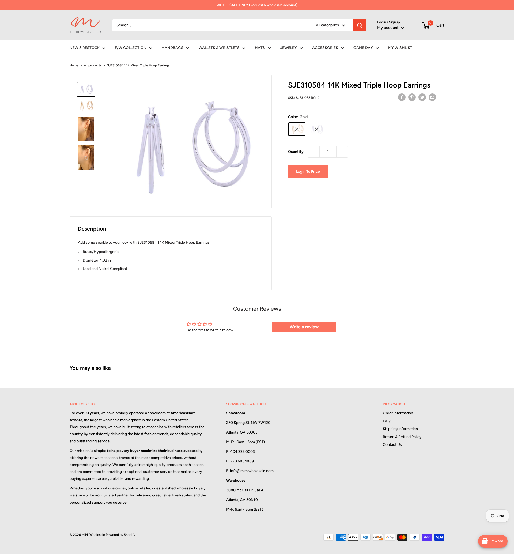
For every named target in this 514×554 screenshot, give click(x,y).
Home (74, 65)
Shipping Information (400, 429)
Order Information (398, 413)
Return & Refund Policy (402, 437)
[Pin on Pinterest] (412, 97)
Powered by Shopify (120, 535)
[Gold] (296, 129)
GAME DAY (363, 48)
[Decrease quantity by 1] (313, 151)
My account (388, 27)
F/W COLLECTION (130, 48)
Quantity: (296, 151)
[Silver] (316, 129)
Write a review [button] (304, 326)
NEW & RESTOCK (85, 48)
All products (93, 65)
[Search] (359, 25)
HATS (260, 48)
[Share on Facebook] (402, 97)
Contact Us (392, 444)
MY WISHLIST (400, 48)
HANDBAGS (172, 48)
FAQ (387, 421)
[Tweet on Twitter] (422, 97)
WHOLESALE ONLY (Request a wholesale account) (257, 5)
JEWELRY (288, 48)
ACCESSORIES (325, 48)
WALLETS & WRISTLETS (219, 48)
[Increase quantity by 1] (342, 151)
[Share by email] (432, 97)
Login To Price (308, 171)
